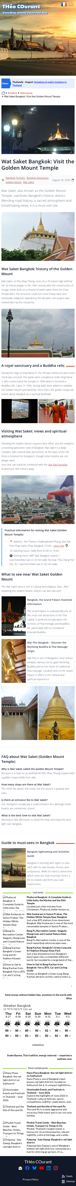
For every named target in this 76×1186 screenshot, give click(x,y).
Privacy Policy (30, 1179)
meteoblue (38, 1044)
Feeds (69, 1176)
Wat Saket (28, 182)
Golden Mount (14, 182)
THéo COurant (38, 1161)
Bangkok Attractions (38, 178)
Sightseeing (26, 92)
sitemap (70, 1181)
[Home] (3, 93)
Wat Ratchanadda (57, 464)
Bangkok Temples (15, 178)
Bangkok (12, 92)
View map (59, 545)
